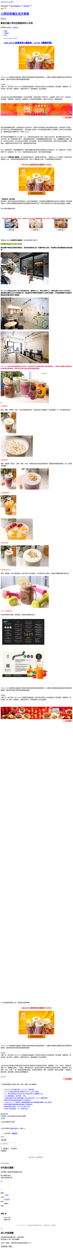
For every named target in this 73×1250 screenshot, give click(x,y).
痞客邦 (12, 1128)
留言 (16, 1128)
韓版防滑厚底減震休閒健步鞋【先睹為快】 (17, 1100)
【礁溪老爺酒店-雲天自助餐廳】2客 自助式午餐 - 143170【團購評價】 (26, 1098)
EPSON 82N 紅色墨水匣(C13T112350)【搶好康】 (19, 1089)
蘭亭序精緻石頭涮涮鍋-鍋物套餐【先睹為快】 (18, 1104)
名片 (5, 35)
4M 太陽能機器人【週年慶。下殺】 (15, 1096)
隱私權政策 (46, 1225)
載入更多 (3, 1140)
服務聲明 (53, 1225)
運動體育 (14, 1133)
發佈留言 (3, 1151)
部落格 (6, 33)
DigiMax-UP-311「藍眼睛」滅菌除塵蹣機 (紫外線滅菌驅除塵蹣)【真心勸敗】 (28, 1102)
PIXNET (23, 1225)
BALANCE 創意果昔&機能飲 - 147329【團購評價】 (28, 43)
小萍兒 (3, 1118)
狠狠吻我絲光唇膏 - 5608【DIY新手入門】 (17, 1106)
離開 (10, 1246)
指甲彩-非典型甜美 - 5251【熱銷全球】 (16, 1108)
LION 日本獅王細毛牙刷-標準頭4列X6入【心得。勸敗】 (22, 1091)
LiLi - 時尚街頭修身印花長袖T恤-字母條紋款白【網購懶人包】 (23, 1094)
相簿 (5, 31)
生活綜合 (15, 27)
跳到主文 (3, 18)
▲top (2, 1136)
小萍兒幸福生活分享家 (15, 13)
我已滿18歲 (4, 1246)
